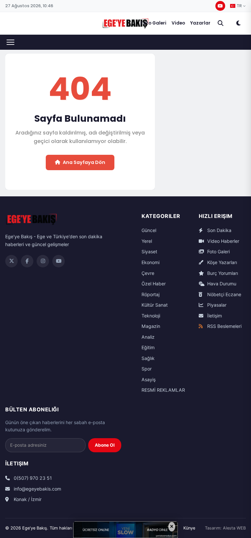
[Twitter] (11, 261)
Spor (147, 368)
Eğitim (148, 347)
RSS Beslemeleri (224, 326)
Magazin (151, 326)
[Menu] (10, 42)
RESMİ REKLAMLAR (163, 390)
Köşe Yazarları (221, 262)
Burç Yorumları (222, 273)
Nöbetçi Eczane (223, 294)
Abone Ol (105, 445)
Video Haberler (222, 241)
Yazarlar (200, 23)
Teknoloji (151, 315)
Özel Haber (154, 283)
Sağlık (148, 358)
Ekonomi (150, 262)
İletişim (214, 315)
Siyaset (149, 251)
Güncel (149, 230)
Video (178, 23)
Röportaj (150, 294)
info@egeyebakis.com (36, 489)
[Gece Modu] (238, 23)
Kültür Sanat (155, 305)
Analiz (148, 337)
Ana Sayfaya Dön (84, 162)
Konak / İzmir (27, 499)
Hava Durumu (221, 283)
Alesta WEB (234, 528)
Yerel (147, 241)
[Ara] (221, 23)
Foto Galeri (153, 23)
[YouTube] (220, 6)
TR (239, 6)
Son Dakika (218, 230)
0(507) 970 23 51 (32, 478)
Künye (189, 528)
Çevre (148, 273)
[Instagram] (43, 261)
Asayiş (149, 379)
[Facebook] (27, 261)
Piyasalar (216, 305)
